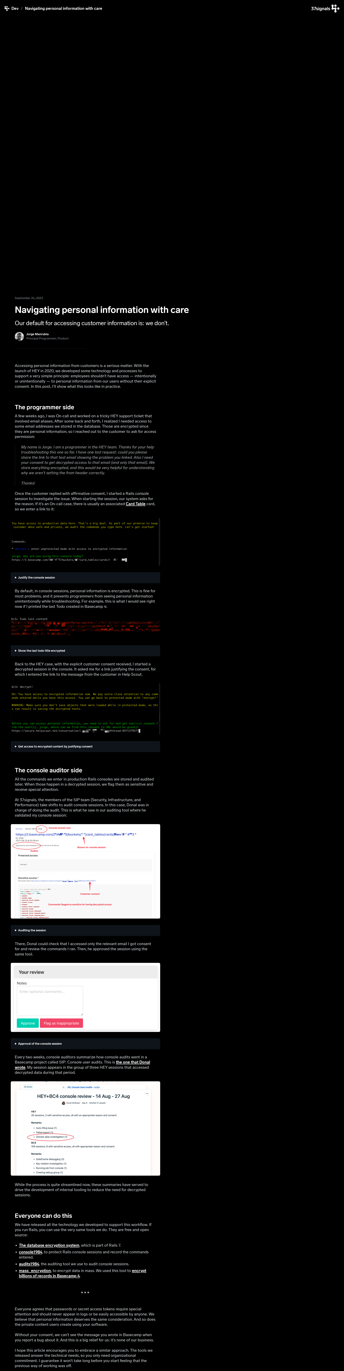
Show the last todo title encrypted (41, 650)
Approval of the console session (40, 1043)
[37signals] (325, 8)
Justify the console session (36, 577)
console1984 (30, 1252)
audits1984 (29, 1264)
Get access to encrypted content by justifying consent (55, 746)
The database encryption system (49, 1245)
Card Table (136, 503)
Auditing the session (32, 930)
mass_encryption (35, 1270)
